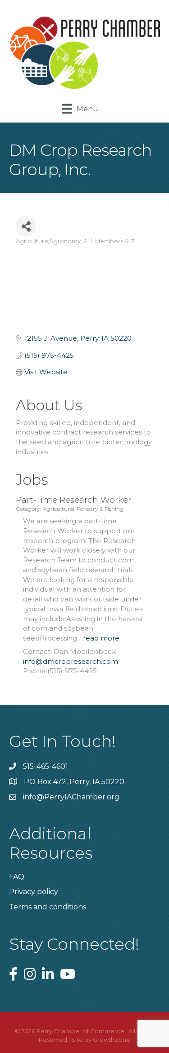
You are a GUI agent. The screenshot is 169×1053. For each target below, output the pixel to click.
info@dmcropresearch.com (70, 661)
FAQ (16, 877)
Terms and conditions (47, 907)
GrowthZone (111, 1039)
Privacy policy (33, 891)
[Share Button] (26, 226)
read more (101, 638)
